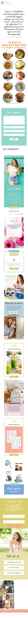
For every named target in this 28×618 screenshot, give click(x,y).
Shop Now (14, 485)
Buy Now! (14, 299)
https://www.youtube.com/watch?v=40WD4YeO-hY (14, 255)
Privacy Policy (17, 611)
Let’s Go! (14, 268)
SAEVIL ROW (24, 614)
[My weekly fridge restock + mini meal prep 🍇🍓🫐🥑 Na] (7, 601)
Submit (14, 238)
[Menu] (26, 2)
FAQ (12, 611)
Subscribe (5, 611)
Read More (14, 207)
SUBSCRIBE (14, 526)
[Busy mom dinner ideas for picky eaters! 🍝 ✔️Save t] (7, 587)
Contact (23, 611)
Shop (9, 611)
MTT (14, 616)
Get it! (14, 377)
